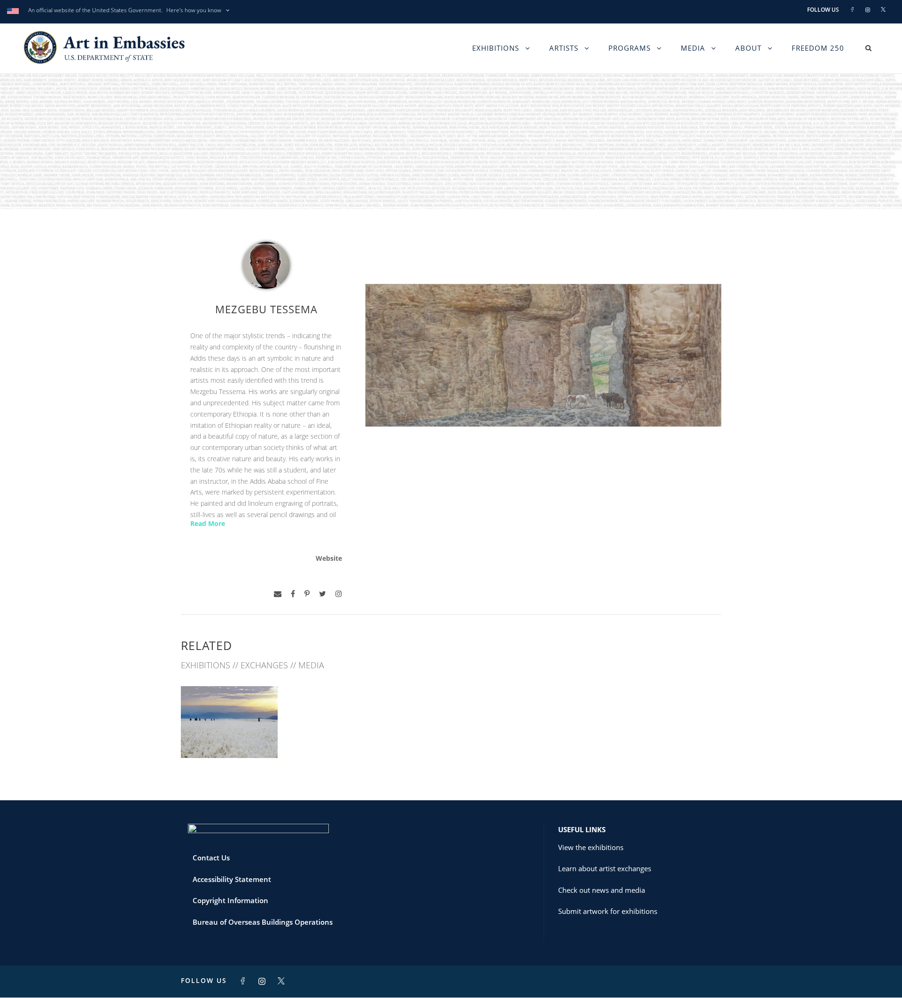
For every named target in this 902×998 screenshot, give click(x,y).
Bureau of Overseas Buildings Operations (263, 922)
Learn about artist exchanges (604, 868)
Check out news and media (601, 890)
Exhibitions (495, 48)
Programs (629, 48)
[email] (277, 594)
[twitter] (322, 594)
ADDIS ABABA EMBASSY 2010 (229, 734)
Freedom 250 (818, 48)
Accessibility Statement (232, 879)
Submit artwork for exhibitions (607, 911)
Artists (563, 48)
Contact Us (211, 857)
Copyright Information (230, 900)
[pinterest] (307, 594)
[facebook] (293, 594)
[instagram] (338, 594)
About (748, 48)
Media (693, 48)
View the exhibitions (590, 847)
